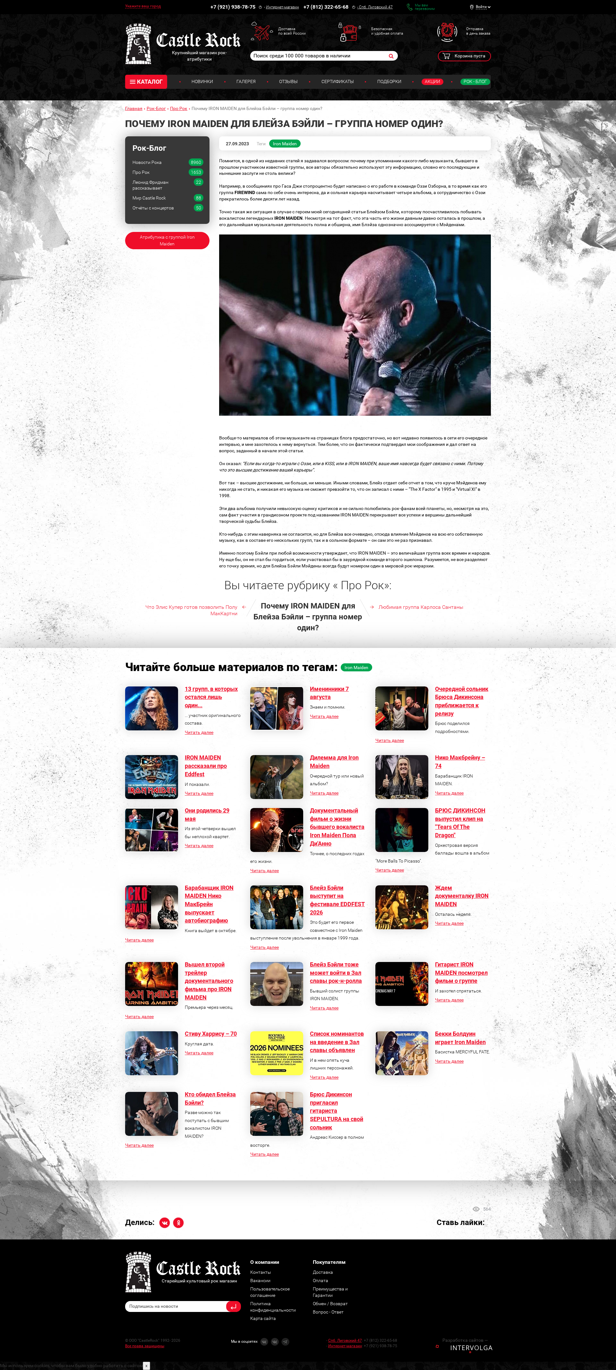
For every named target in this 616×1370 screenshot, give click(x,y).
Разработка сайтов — (465, 1340)
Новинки (202, 81)
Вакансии (260, 1280)
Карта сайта (263, 1318)
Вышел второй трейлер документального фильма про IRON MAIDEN (209, 981)
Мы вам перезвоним (425, 7)
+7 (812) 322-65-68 (326, 7)
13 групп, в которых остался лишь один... (211, 697)
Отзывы (288, 81)
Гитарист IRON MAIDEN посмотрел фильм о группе (461, 972)
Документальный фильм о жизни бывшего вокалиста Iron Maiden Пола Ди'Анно (337, 827)
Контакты (260, 1272)
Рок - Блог (475, 81)
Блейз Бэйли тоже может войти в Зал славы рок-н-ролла (336, 972)
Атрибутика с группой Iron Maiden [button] (167, 240)
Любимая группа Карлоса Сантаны (421, 607)
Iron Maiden (285, 143)
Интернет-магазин (282, 7)
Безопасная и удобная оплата (387, 31)
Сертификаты (337, 81)
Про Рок (178, 108)
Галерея (246, 81)
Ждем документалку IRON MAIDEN (462, 895)
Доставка (323, 1272)
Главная (133, 108)
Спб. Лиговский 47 (376, 7)
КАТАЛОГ (150, 81)
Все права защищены (144, 1346)
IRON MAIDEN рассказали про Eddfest (206, 765)
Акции (432, 81)
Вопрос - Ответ (328, 1312)
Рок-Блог (156, 108)
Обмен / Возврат (330, 1303)
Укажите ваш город (143, 6)
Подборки (389, 81)
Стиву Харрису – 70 (211, 1033)
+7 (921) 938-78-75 (232, 7)
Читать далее (199, 732)
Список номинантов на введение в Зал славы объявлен (337, 1041)
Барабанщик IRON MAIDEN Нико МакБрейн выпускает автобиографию (209, 904)
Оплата (320, 1280)
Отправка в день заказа (478, 31)
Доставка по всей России (292, 31)
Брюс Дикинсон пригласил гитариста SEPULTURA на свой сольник (336, 1111)
